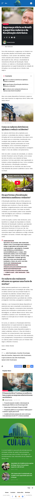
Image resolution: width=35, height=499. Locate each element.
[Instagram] (32, 488)
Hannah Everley (11, 42)
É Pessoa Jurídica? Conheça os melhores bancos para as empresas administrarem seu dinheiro (17, 395)
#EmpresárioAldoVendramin (12, 268)
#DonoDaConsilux (9, 270)
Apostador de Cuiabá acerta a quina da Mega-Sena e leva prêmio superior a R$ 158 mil (22, 465)
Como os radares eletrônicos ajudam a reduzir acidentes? (15, 80)
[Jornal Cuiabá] (17, 3)
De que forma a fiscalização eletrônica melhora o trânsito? (15, 85)
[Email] (12, 37)
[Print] (14, 37)
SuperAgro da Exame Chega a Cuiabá (15, 407)
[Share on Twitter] (9, 37)
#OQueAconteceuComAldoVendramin (15, 267)
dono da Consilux (7, 355)
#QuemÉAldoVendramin (11, 265)
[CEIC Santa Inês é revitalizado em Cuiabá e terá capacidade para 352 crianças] (6, 476)
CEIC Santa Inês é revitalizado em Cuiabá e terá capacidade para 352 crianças (21, 475)
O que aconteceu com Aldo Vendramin (13, 357)
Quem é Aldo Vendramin (9, 360)
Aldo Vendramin (11, 353)
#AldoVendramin (16, 263)
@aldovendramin (9, 240)
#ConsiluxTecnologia (21, 270)
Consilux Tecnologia (23, 353)
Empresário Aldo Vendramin (22, 355)
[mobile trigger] (3, 3)
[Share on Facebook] (7, 37)
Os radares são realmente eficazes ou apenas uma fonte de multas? (15, 90)
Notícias (5, 24)
